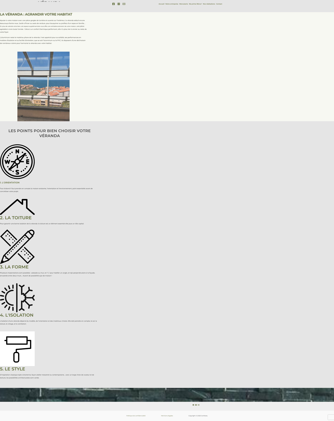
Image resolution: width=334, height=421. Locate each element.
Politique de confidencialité (136, 416)
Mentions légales (167, 416)
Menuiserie (183, 4)
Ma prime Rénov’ (195, 4)
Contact (219, 4)
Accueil (161, 4)
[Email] (124, 4)
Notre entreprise (171, 4)
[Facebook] (113, 4)
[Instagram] (119, 4)
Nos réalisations (209, 4)
